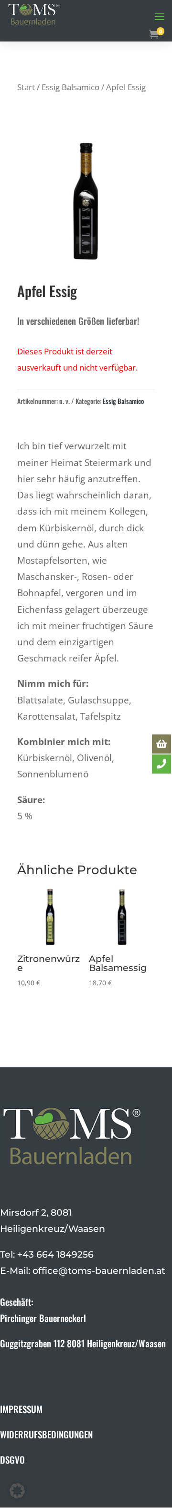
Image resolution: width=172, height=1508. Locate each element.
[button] (17, 1491)
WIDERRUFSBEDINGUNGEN (46, 1434)
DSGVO (12, 1459)
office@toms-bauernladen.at (98, 1270)
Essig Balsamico (70, 87)
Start (26, 87)
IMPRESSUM (21, 1408)
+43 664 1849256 (55, 1254)
